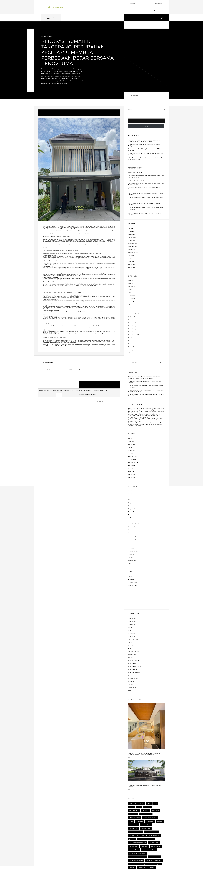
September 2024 (133, 252)
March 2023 (131, 267)
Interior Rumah (133, 814)
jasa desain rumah (154, 842)
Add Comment (99, 384)
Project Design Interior (134, 329)
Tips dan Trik (131, 347)
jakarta (131, 821)
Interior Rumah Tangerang (150, 817)
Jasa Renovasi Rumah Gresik (136, 860)
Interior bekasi (155, 810)
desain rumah (147, 807)
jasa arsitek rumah (133, 835)
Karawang (131, 867)
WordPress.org (132, 585)
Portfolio (130, 320)
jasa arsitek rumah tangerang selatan (150, 835)
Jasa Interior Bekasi (155, 846)
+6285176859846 (159, 3)
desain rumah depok (134, 810)
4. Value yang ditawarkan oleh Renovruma (52, 323)
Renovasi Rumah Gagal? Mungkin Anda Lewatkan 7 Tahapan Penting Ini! (145, 149)
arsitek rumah (132, 803)
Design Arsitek (132, 298)
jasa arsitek (159, 821)
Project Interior (132, 332)
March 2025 (131, 234)
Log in (130, 576)
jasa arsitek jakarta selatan (151, 831)
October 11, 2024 (44, 112)
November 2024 (132, 246)
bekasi (148, 803)
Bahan (130, 289)
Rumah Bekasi (141, 867)
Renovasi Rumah (96, 112)
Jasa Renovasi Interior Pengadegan (137, 856)
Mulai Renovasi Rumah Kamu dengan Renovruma (54, 337)
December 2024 (132, 243)
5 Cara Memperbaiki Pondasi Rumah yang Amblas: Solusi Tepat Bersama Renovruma (146, 158)
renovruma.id (46, 342)
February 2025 (132, 237)
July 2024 (130, 258)
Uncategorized (132, 350)
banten (141, 803)
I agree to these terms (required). (87, 394)
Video (129, 353)
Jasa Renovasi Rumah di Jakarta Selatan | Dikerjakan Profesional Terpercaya (146, 193)
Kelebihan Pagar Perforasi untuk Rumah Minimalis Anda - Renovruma (144, 188)
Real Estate (131, 338)
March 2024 (131, 264)
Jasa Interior (144, 846)
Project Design (132, 326)
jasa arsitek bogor (133, 824)
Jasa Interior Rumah (134, 849)
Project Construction (134, 323)
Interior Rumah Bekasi (146, 814)
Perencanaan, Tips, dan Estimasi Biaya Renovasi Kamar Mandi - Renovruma (146, 198)
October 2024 (132, 249)
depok (139, 807)
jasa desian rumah (133, 846)
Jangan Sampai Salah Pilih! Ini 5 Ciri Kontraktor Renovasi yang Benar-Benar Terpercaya (145, 154)
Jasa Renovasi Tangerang (155, 864)
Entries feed (131, 579)
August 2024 (131, 255)
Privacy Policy (93, 390)
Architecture (131, 286)
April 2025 (131, 231)
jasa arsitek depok (133, 828)
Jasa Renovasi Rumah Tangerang (137, 864)
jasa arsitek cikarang (146, 824)
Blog (129, 292)
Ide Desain (131, 308)
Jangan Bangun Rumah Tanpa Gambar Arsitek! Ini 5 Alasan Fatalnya (145, 145)
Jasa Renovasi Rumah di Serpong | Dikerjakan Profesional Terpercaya (144, 214)
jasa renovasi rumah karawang (154, 860)
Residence (131, 344)
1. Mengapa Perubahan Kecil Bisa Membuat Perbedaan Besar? (57, 236)
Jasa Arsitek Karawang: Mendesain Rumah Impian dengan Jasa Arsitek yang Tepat (146, 176)
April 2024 (131, 261)
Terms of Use (103, 390)
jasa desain (131, 839)
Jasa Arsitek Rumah (133, 314)
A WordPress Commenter (135, 172)
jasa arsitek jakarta (145, 828)
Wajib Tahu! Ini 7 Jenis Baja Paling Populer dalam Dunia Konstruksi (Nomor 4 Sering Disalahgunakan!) (144, 140)
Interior (130, 311)
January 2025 (131, 240)
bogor (155, 803)
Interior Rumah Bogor (134, 817)
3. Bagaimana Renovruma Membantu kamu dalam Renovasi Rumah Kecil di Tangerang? (63, 292)
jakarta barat (140, 821)
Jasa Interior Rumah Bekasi (149, 849)
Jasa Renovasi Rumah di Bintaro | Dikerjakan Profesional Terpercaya (144, 204)
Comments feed (132, 582)
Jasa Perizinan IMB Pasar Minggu (137, 853)
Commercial (131, 295)
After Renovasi (61, 112)
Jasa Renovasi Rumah (154, 856)
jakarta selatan (150, 821)
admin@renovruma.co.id (156, 10)
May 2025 (130, 228)
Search (146, 116)
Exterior (130, 305)
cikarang (131, 807)
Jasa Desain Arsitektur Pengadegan (137, 842)
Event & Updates (133, 301)
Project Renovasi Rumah (83, 112)
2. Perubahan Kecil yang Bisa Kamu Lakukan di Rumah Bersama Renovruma (60, 250)
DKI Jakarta (145, 810)
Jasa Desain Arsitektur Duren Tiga (146, 839)
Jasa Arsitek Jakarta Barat (135, 831)
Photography (132, 317)
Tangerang (151, 867)
